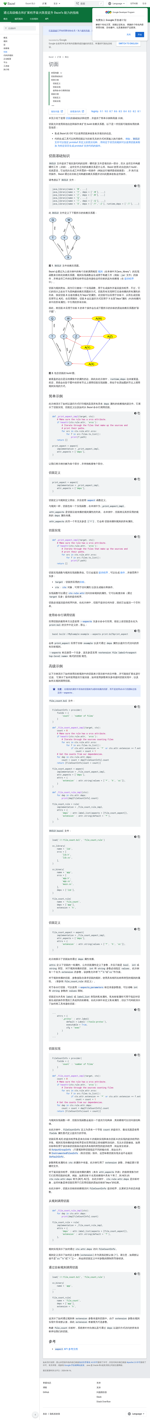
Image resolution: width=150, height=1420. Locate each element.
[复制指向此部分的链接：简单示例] (66, 396)
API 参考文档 (66, 1349)
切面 (68, 118)
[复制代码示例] (139, 186)
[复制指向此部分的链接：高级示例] (66, 666)
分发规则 (34, 19)
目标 (82, 582)
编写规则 (19, 19)
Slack (99, 1397)
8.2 (134, 111)
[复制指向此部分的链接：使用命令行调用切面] (78, 615)
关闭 (129, 34)
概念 (6, 19)
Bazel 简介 (30, 3)
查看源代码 (77, 111)
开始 (140, 34)
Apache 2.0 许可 (133, 1362)
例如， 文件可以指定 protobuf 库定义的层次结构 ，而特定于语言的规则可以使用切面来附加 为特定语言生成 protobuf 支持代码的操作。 (97, 142)
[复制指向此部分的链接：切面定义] (63, 473)
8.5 (120, 111)
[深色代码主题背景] (135, 186)
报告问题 (57, 111)
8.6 (115, 111)
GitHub (134, 3)
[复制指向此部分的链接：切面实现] (63, 530)
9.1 (101, 111)
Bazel (51, 57)
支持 (99, 1387)
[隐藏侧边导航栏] (35, 1415)
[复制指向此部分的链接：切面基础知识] (73, 156)
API (46, 19)
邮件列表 (86, 30)
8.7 (110, 111)
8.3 (129, 111)
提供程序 (129, 278)
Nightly (94, 111)
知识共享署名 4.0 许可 (88, 1362)
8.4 (125, 111)
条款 (45, 1414)
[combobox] (89, 3)
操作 (122, 572)
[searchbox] (20, 28)
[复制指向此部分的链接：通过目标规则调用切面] (81, 1267)
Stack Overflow (104, 1401)
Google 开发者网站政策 (74, 1365)
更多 (56, 3)
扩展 (44, 3)
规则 (100, 271)
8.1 (139, 111)
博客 (45, 1387)
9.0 (106, 111)
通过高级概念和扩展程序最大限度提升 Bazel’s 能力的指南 (41, 12)
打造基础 (53, 30)
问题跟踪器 (102, 1392)
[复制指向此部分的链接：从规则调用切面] (72, 1201)
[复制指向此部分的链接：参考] (59, 1342)
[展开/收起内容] (61, 73)
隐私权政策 (55, 1414)
